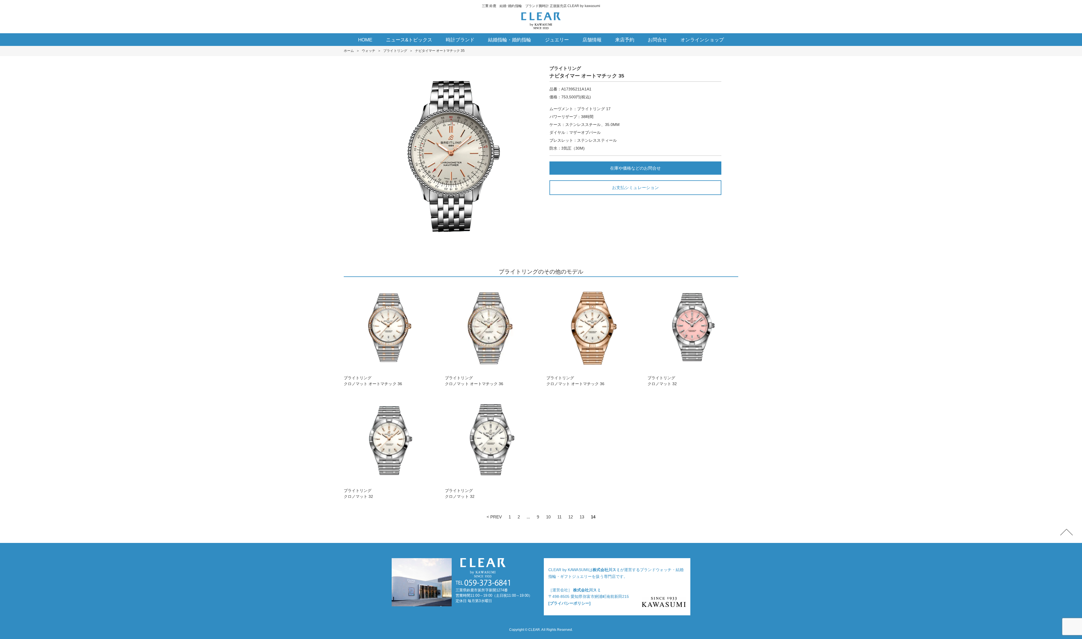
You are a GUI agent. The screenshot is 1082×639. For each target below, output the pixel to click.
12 (570, 516)
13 (582, 516)
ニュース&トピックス (409, 40)
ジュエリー (557, 40)
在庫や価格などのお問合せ (635, 168)
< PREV (494, 516)
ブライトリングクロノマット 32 (662, 381)
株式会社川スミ (606, 569)
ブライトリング (395, 51)
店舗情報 (592, 40)
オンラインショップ (702, 40)
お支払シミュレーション (635, 187)
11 (559, 516)
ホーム (349, 51)
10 (548, 516)
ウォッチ (368, 51)
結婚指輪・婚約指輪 (509, 40)
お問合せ (657, 40)
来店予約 (624, 40)
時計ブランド (460, 40)
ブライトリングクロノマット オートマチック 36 (373, 381)
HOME (365, 40)
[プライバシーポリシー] (569, 603)
